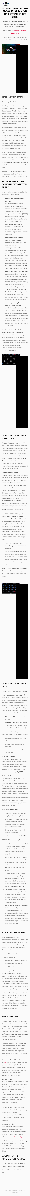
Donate (14, 1190)
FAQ (5, 1062)
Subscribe (15, 1193)
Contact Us (21, 1190)
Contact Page (18, 1137)
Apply (6, 1190)
